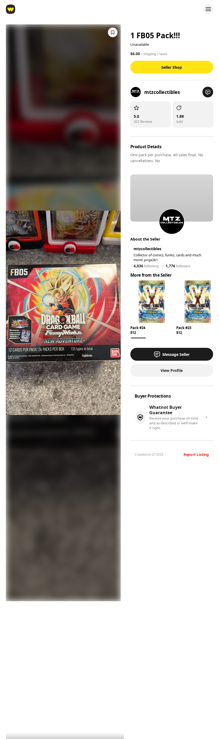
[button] (207, 92)
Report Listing (196, 454)
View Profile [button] (172, 370)
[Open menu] (208, 9)
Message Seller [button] (176, 354)
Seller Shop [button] (171, 67)
